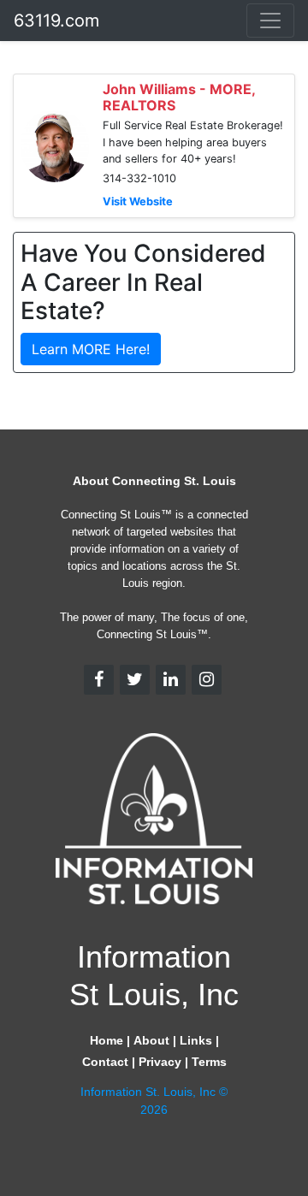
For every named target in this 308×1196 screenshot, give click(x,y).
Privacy (160, 1062)
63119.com (56, 20)
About (151, 1040)
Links (196, 1040)
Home (106, 1040)
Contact (105, 1062)
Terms (209, 1062)
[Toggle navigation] (270, 20)
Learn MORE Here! (91, 349)
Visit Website (138, 201)
